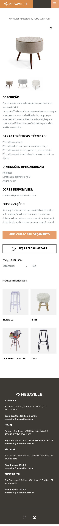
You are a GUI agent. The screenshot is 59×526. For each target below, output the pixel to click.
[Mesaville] (16, 4)
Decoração (26, 19)
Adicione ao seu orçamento (29, 234)
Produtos (14, 19)
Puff (36, 19)
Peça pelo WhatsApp (32, 248)
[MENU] (55, 4)
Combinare (42, 266)
